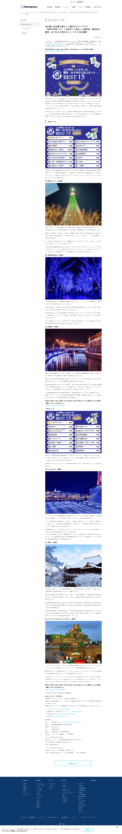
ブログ (81, 7)
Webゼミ (39, 787)
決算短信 (81, 785)
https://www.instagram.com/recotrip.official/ (64, 714)
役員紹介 (25, 790)
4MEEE (38, 793)
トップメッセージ (66, 788)
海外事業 (38, 806)
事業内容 (57, 7)
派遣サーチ (39, 802)
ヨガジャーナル (40, 796)
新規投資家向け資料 (82, 796)
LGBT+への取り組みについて (52, 817)
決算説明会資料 (82, 790)
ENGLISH (80, 1)
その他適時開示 (82, 794)
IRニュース (64, 783)
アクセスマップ (26, 794)
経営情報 (64, 785)
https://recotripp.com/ (77, 711)
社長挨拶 (25, 783)
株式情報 (65, 798)
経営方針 (25, 785)
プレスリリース (34, 12)
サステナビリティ (92, 817)
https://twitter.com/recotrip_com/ (60, 716)
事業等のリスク (66, 790)
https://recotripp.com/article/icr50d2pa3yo (55, 50)
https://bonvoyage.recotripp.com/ (53, 44)
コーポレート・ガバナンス (68, 792)
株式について (64, 796)
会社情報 (49, 7)
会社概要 (25, 788)
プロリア (39, 800)
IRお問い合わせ (81, 803)
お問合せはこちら (73, 763)
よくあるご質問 (81, 801)
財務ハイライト (65, 794)
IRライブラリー (81, 783)
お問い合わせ (98, 7)
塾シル (38, 804)
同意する (88, 830)
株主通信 (81, 792)
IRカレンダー (81, 798)
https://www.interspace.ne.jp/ (74, 722)
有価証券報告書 (82, 788)
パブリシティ (25, 28)
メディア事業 (38, 789)
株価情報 (65, 801)
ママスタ (39, 791)
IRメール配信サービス (83, 805)
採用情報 (88, 7)
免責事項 (80, 809)
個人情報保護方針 (32, 817)
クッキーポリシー (41, 817)
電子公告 (80, 807)
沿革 (24, 792)
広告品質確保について (65, 817)
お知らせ (24, 33)
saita (38, 798)
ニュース (66, 7)
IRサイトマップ (81, 811)
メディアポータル (83, 817)
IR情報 (74, 7)
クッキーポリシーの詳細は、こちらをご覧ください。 (15, 830)
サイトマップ (74, 817)
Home (21, 12)
